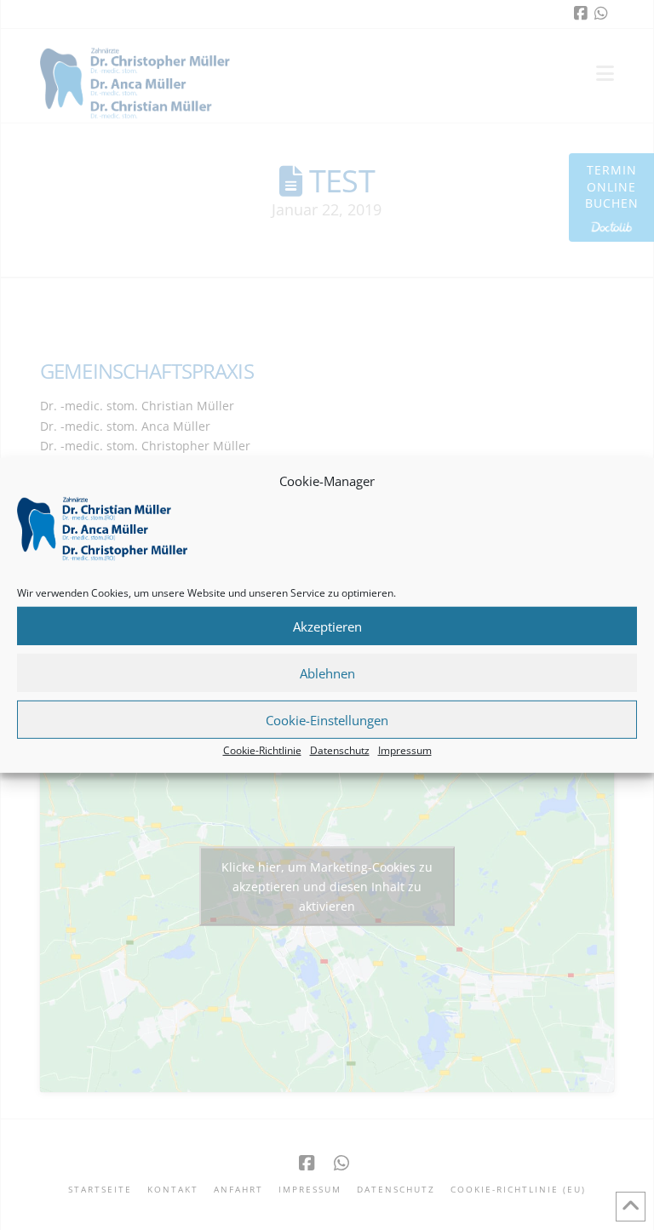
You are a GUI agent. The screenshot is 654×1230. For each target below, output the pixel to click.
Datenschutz (340, 750)
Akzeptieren (327, 625)
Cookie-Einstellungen (327, 719)
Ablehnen (327, 672)
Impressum (405, 750)
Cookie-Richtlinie (262, 750)
